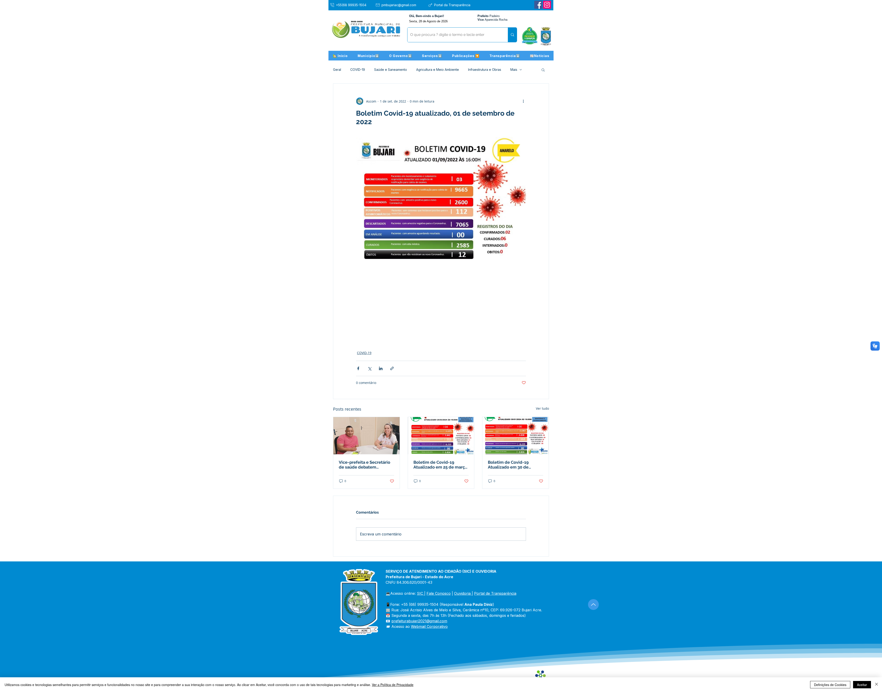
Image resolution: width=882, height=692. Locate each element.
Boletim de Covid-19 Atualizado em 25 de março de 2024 (440, 464)
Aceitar (862, 684)
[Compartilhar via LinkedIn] (381, 368)
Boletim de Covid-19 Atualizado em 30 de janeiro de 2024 (508, 464)
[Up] (593, 604)
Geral (337, 69)
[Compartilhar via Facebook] (358, 368)
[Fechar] (876, 684)
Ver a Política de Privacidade (392, 684)
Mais (513, 69)
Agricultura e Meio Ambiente (437, 69)
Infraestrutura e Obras (484, 69)
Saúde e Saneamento (390, 69)
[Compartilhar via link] (392, 368)
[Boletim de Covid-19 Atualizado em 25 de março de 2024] (441, 435)
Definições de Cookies (830, 684)
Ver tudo (542, 408)
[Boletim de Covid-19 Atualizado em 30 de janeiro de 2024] (515, 435)
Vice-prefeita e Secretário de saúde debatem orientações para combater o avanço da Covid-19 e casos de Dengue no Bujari (365, 464)
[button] (368, 55)
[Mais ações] (523, 101)
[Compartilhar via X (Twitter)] (369, 368)
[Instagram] (547, 5)
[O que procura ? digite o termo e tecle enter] (512, 35)
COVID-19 (357, 69)
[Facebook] (538, 5)
